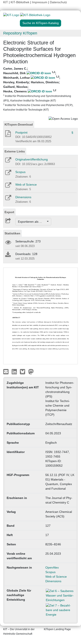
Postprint (21, 132)
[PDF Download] (8, 135)
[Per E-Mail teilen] (6, 371)
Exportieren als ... (32, 221)
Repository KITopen (20, 33)
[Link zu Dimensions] (8, 199)
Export (9, 212)
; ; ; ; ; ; (38, 89)
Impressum (39, 2)
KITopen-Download (19, 124)
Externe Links (15, 151)
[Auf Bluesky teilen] (23, 371)
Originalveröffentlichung (31, 159)
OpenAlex (52, 567)
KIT (5, 2)
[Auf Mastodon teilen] (31, 371)
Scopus (20, 172)
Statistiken (12, 233)
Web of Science (26, 184)
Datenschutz (58, 2)
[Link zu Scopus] (8, 174)
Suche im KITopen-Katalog (40, 23)
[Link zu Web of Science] (8, 186)
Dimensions (23, 197)
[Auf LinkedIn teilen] (15, 371)
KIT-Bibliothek (20, 2)
